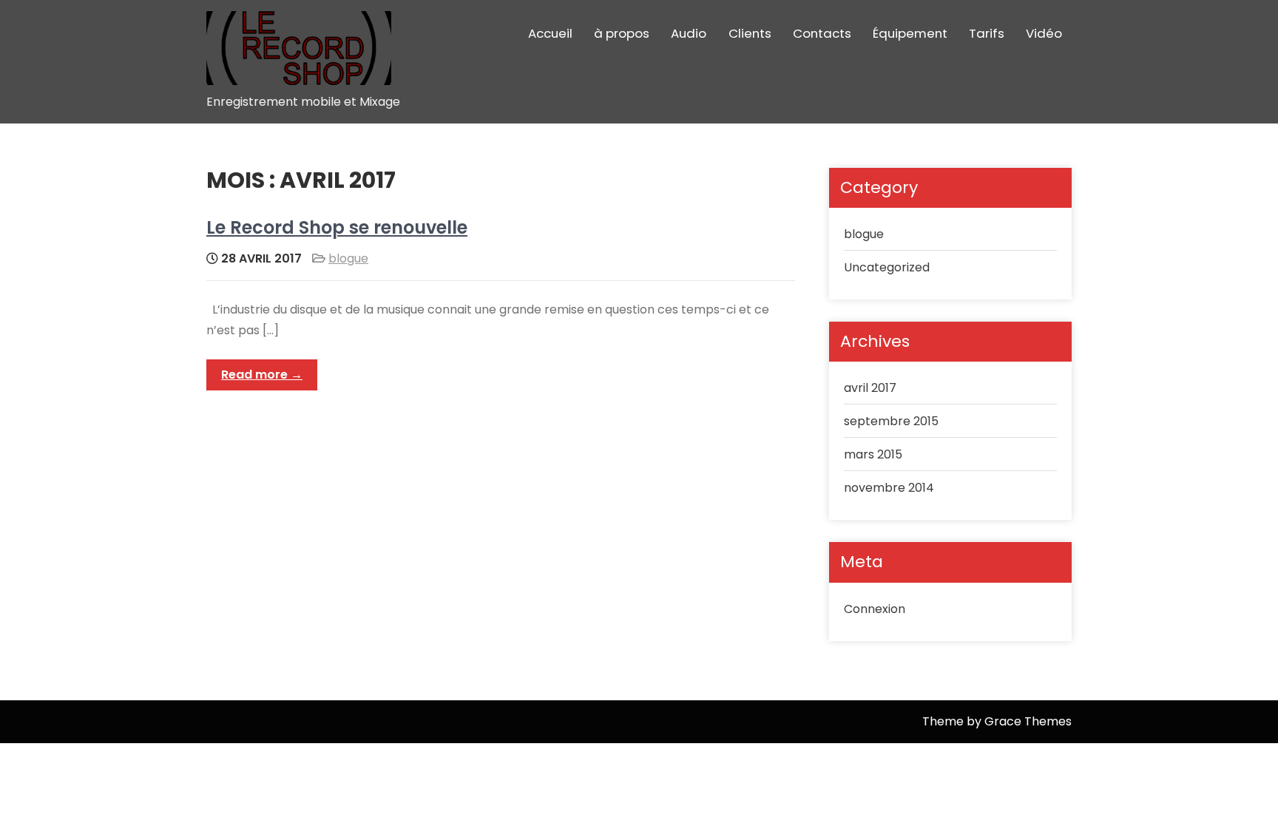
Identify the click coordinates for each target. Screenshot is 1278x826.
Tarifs (986, 33)
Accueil (550, 33)
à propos (621, 33)
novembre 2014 (889, 487)
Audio (688, 33)
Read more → (261, 374)
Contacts (822, 33)
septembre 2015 (891, 421)
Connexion (874, 608)
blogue (348, 258)
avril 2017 (870, 387)
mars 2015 (873, 454)
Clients (749, 33)
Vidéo (1044, 33)
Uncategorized (887, 267)
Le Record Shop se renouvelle (336, 227)
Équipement (910, 33)
